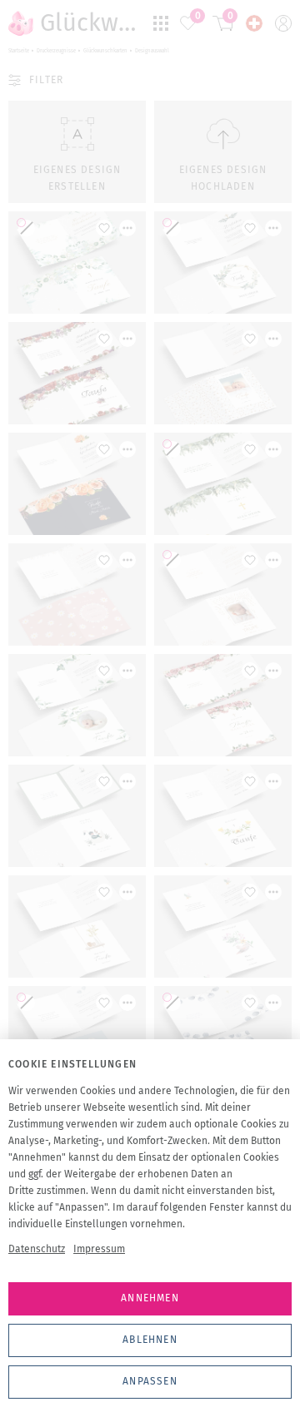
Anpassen (150, 1381)
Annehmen (150, 1298)
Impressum (99, 1249)
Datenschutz (36, 1249)
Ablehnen (150, 1339)
